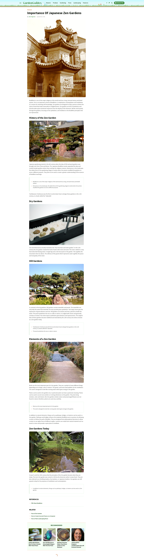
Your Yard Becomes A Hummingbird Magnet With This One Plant (48, 544)
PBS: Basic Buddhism (36, 503)
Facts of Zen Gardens (36, 513)
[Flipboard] (109, 3)
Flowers (48, 3)
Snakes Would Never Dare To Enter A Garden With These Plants (35, 544)
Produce (55, 3)
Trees (69, 3)
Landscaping (77, 3)
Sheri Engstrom (32, 16)
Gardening (63, 3)
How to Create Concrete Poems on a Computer (43, 516)
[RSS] (112, 3)
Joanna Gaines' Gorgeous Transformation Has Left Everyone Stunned (77, 545)
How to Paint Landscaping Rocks (39, 518)
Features (85, 3)
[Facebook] (107, 3)
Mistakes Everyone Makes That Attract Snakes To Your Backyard (62, 545)
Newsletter (120, 3)
